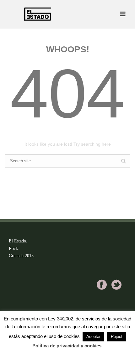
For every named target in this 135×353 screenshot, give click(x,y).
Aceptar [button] (93, 336)
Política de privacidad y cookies (66, 345)
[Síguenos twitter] (116, 285)
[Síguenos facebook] (102, 285)
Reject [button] (116, 336)
